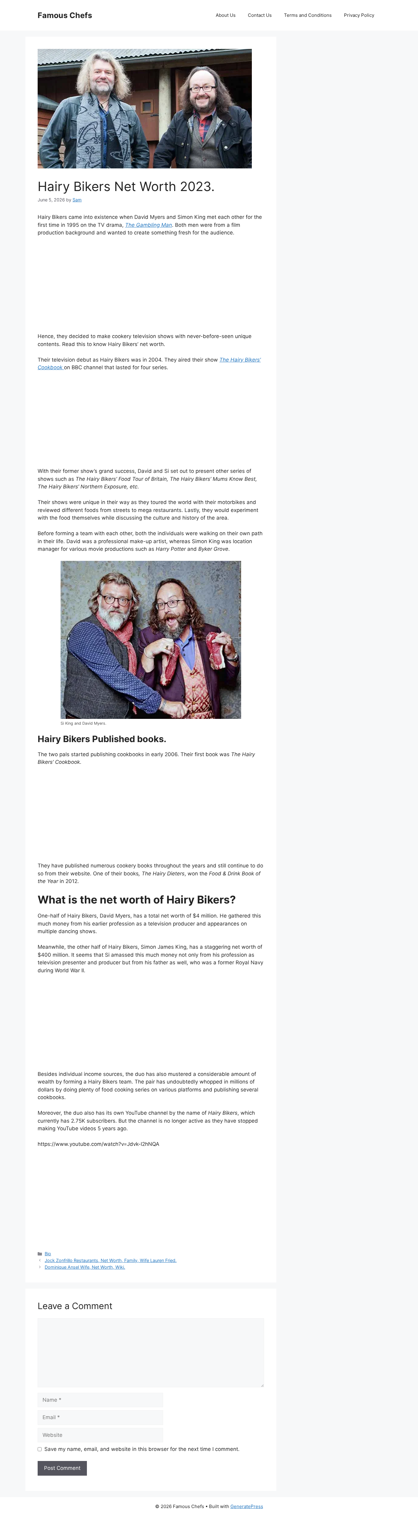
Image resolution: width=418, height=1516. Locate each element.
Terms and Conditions (308, 15)
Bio (48, 1253)
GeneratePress (246, 1506)
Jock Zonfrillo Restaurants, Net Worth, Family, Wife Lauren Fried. (111, 1260)
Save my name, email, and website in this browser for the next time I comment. (142, 1449)
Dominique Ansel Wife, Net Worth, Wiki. (85, 1267)
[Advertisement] (151, 287)
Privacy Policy (359, 15)
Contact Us (260, 15)
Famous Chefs (65, 15)
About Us (226, 15)
